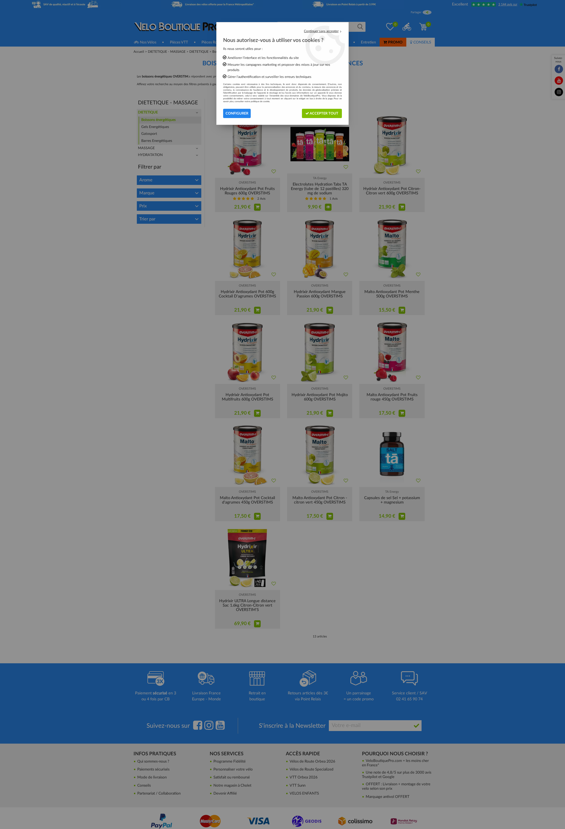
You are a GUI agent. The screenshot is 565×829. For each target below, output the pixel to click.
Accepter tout (323, 113)
